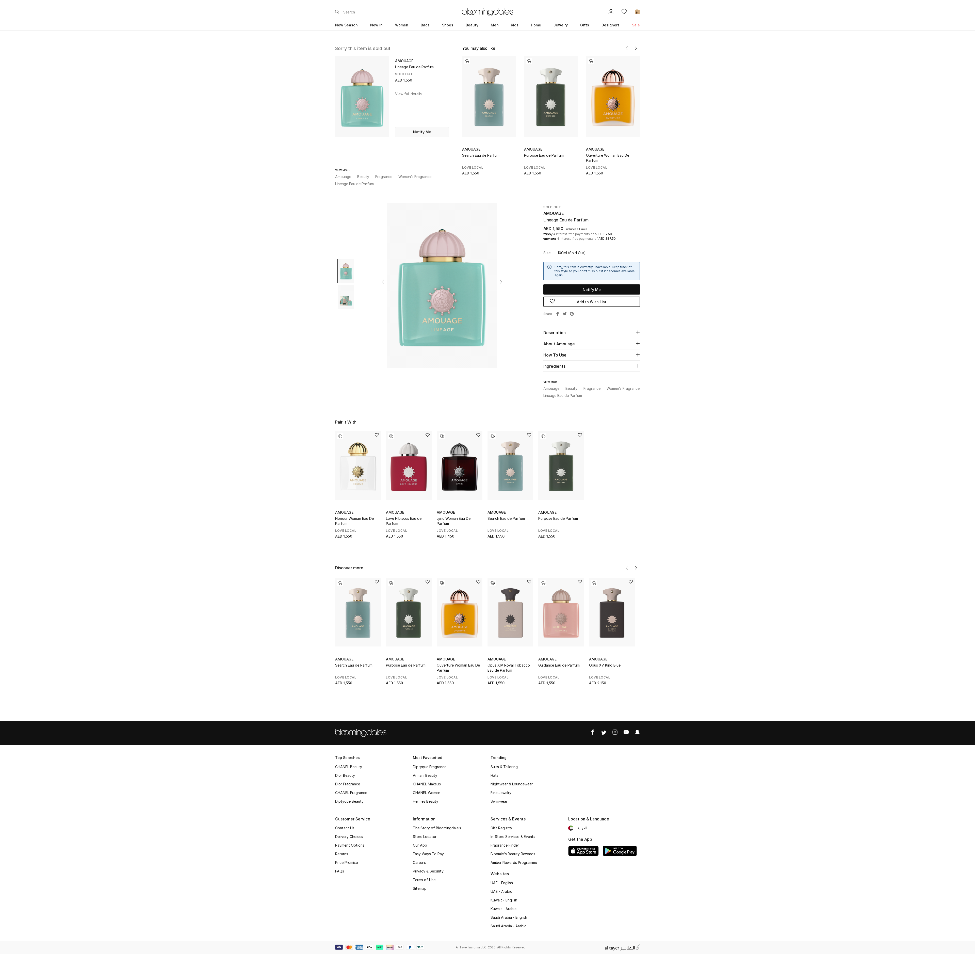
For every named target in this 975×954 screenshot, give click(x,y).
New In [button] (376, 25)
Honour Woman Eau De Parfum (354, 521)
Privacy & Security (428, 871)
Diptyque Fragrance (429, 767)
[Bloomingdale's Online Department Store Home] (487, 11)
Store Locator (424, 836)
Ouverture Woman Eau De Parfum (607, 158)
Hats (494, 775)
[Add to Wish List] (377, 435)
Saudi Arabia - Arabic (508, 926)
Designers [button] (611, 25)
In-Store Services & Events (513, 836)
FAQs (339, 871)
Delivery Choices (349, 836)
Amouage (471, 149)
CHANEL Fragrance (351, 792)
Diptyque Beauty (349, 801)
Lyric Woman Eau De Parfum (453, 521)
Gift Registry (501, 828)
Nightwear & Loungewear (512, 784)
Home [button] (536, 25)
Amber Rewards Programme (514, 862)
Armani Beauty (425, 775)
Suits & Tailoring (504, 767)
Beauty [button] (472, 25)
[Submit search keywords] (337, 12)
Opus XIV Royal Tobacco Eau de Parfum (509, 667)
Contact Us (344, 828)
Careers (419, 862)
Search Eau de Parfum (480, 155)
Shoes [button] (447, 25)
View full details (408, 94)
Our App (420, 845)
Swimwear (499, 801)
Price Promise (346, 862)
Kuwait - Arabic (503, 909)
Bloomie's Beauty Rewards (513, 854)
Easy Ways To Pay (428, 854)
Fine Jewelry (501, 792)
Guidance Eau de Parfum (559, 665)
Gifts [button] (584, 25)
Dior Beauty (345, 775)
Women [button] (401, 25)
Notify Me (422, 132)
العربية (582, 828)
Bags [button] (425, 25)
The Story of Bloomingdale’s (437, 828)
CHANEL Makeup (427, 784)
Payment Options (349, 845)
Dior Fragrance (347, 784)
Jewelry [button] (561, 25)
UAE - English (502, 883)
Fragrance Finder (505, 845)
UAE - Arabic (501, 891)
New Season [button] (346, 25)
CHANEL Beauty (348, 767)
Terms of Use (424, 880)
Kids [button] (514, 25)
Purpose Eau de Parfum (544, 155)
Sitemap (420, 888)
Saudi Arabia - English (509, 917)
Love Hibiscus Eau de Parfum (403, 521)
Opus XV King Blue (605, 665)
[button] (636, 48)
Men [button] (495, 25)
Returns (341, 854)
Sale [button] (636, 25)
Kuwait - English (504, 900)
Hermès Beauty (425, 801)
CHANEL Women (426, 792)
